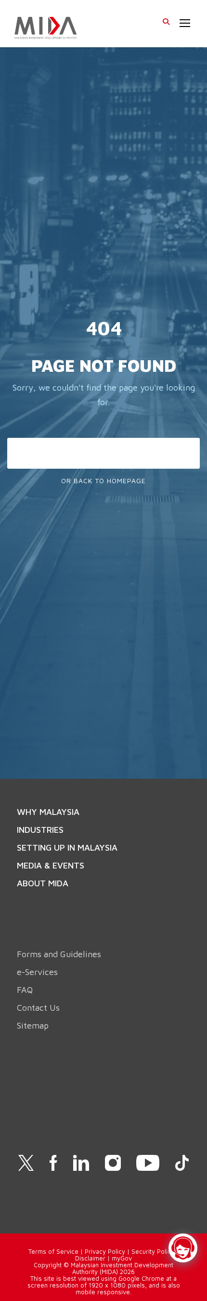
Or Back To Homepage (103, 480)
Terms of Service (53, 1251)
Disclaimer (90, 1258)
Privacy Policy (105, 1251)
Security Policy (152, 1251)
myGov (122, 1258)
